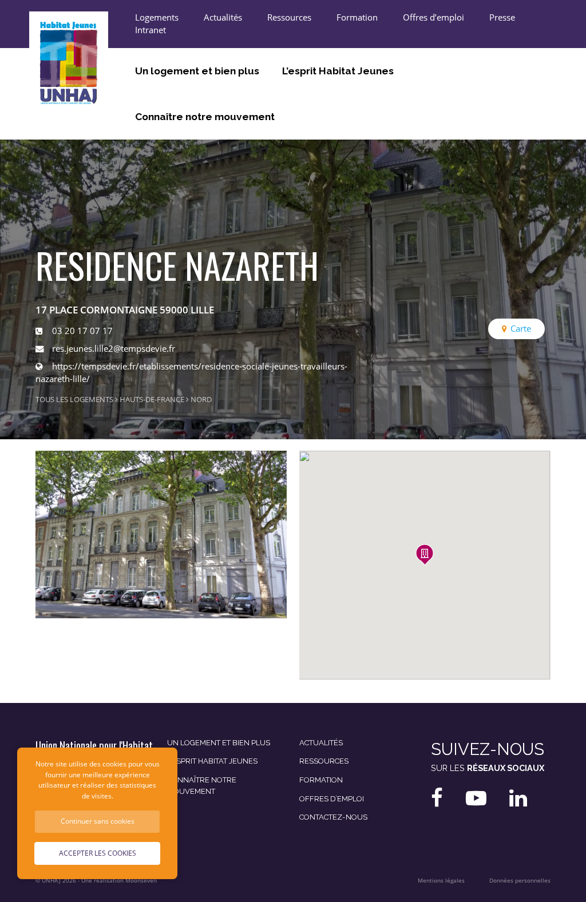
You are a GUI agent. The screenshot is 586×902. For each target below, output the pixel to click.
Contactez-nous (333, 817)
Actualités (223, 17)
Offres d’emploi (433, 17)
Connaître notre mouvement (205, 116)
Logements (157, 17)
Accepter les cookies (97, 853)
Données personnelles (520, 880)
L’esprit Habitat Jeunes (338, 71)
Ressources (289, 17)
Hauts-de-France (152, 399)
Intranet (150, 30)
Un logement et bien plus (197, 71)
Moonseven (141, 880)
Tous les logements (74, 399)
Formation (357, 17)
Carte (520, 328)
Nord (201, 399)
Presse (502, 17)
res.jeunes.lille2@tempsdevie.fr (113, 348)
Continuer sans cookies (97, 821)
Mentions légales (441, 880)
